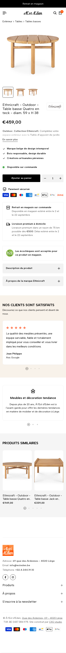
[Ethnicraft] (55, 106)
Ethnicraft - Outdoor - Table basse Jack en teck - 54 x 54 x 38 (48, 497)
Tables (18, 21)
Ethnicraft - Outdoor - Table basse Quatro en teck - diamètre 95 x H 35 (17, 497)
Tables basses (33, 21)
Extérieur (7, 21)
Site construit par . (45, 622)
